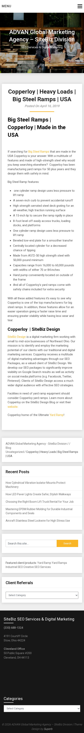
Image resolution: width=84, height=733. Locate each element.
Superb (48, 728)
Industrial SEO (14, 567)
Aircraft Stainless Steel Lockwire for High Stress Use (38, 520)
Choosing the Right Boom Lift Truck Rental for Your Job (40, 501)
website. (13, 407)
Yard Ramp (56, 415)
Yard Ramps (59, 562)
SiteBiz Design (17, 337)
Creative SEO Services (37, 567)
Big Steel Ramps (38, 151)
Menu (6, 6)
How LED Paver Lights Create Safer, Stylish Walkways (38, 494)
